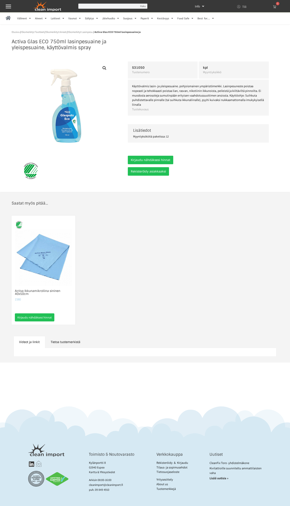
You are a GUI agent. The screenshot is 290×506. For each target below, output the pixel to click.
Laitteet (55, 18)
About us (162, 484)
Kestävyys (163, 18)
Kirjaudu (182, 463)
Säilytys (89, 18)
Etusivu (16, 32)
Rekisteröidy (164, 463)
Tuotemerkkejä (166, 489)
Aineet (39, 18)
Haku (143, 6)
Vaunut (72, 18)
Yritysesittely (164, 479)
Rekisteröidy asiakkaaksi (148, 171)
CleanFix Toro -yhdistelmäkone (229, 463)
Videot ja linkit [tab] (29, 342)
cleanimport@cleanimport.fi (106, 485)
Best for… (203, 18)
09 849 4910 (102, 490)
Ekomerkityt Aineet (56, 32)
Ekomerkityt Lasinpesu (80, 32)
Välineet (22, 18)
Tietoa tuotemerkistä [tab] (65, 342)
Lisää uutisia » (219, 478)
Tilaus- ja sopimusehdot (171, 467)
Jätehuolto (108, 18)
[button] (104, 68)
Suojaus (127, 18)
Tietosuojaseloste (167, 472)
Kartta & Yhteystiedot (102, 472)
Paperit (145, 18)
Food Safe (183, 18)
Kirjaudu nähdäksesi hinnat (150, 160)
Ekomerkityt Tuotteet (32, 32)
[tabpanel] (145, 352)
